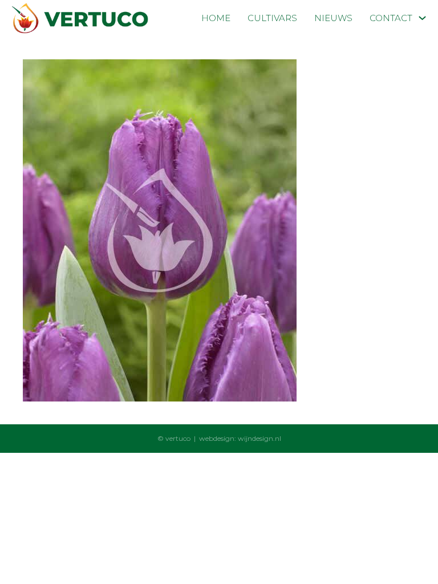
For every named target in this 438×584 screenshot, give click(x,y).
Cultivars (272, 18)
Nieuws (333, 18)
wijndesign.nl (259, 438)
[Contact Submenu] (422, 18)
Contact (391, 18)
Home (215, 18)
